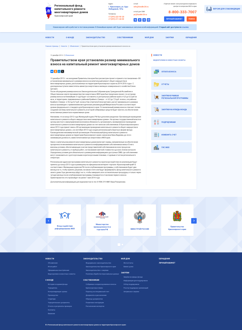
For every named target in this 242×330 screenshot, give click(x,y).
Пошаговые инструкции (95, 302)
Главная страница (51, 46)
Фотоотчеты (128, 263)
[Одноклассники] (55, 71)
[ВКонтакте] (51, 71)
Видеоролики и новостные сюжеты (169, 60)
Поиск (192, 19)
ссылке (185, 27)
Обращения (191, 37)
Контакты (51, 310)
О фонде (70, 37)
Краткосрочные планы (94, 288)
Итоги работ (52, 267)
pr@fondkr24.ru (140, 15)
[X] (62, 71)
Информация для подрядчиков (136, 281)
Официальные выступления (58, 270)
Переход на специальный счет (97, 292)
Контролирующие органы (57, 292)
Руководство (53, 295)
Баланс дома (128, 267)
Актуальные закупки (131, 292)
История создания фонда (57, 284)
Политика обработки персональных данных (102, 274)
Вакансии (51, 313)
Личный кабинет (174, 19)
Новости (49, 37)
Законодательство (95, 37)
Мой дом (149, 37)
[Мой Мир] (58, 71)
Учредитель (52, 288)
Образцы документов (94, 299)
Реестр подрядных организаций (136, 288)
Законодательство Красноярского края (101, 267)
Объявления (74, 46)
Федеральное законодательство (98, 263)
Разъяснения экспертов (95, 306)
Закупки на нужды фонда (133, 277)
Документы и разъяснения (96, 295)
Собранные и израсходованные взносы (101, 284)
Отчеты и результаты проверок (60, 306)
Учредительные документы (59, 302)
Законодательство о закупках (97, 270)
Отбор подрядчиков (131, 284)
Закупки (169, 37)
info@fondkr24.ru (141, 7)
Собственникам (125, 37)
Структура (51, 299)
